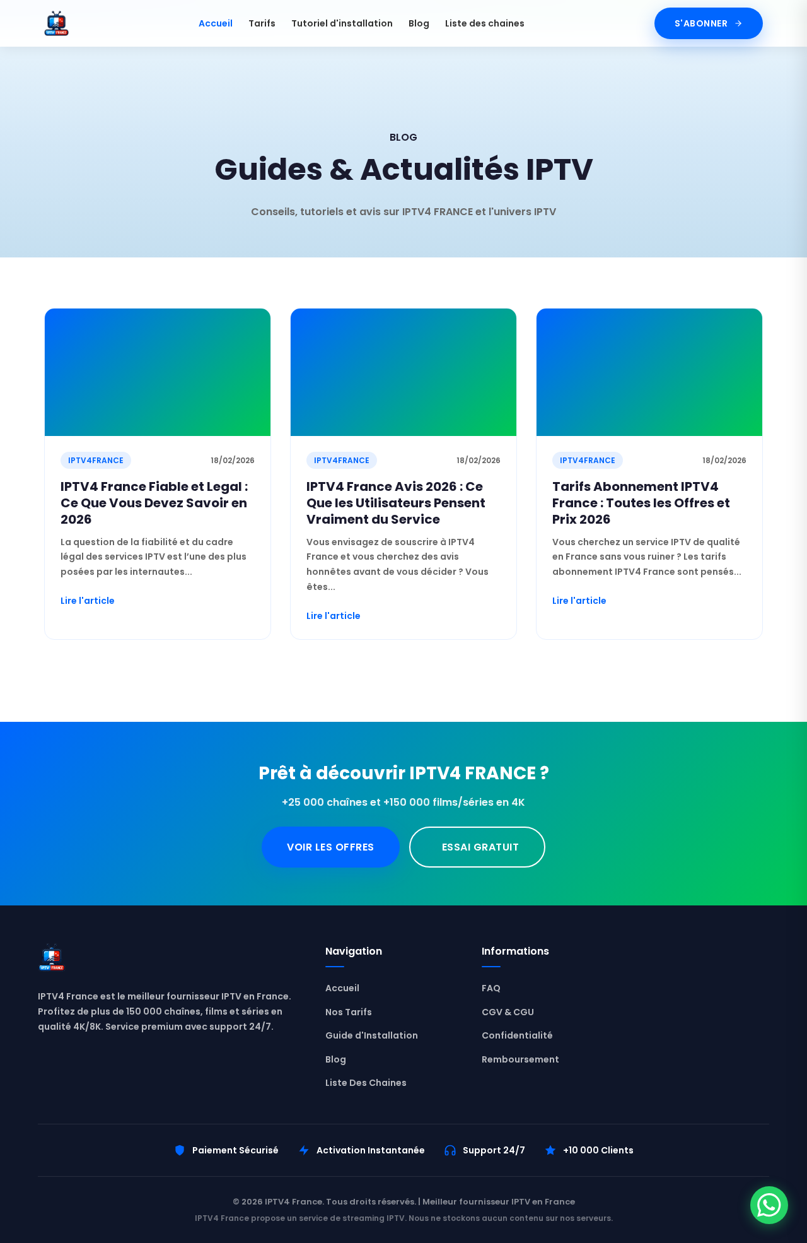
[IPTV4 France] (169, 960)
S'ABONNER (701, 23)
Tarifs (262, 23)
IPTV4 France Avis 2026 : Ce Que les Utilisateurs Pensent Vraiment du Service (395, 503)
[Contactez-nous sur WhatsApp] (769, 1205)
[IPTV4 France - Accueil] (56, 23)
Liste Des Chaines (366, 1082)
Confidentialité (517, 1035)
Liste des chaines (485, 23)
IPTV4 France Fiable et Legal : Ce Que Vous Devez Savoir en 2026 (154, 503)
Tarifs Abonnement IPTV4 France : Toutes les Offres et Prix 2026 (641, 503)
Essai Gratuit (481, 847)
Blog (419, 23)
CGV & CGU (508, 1012)
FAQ (491, 988)
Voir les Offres (330, 847)
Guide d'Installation (371, 1035)
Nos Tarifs (348, 1012)
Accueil (216, 23)
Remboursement (520, 1059)
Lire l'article (88, 600)
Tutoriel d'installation (342, 23)
